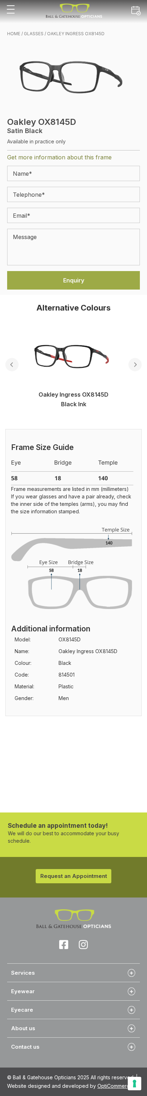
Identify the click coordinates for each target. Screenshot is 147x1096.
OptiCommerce (115, 1086)
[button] (11, 9)
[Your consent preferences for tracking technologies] (134, 1083)
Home (13, 33)
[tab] (73, 972)
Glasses (34, 33)
